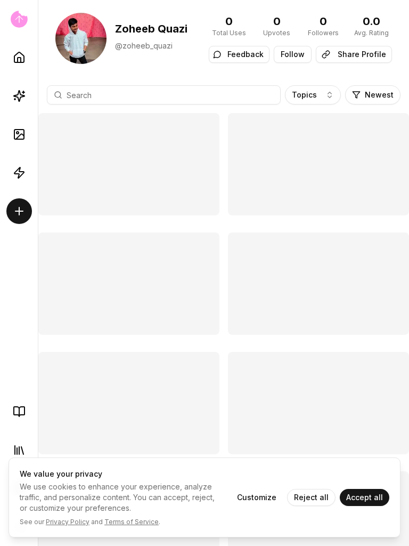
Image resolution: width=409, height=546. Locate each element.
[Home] (19, 57)
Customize (256, 497)
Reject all (311, 497)
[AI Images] (19, 134)
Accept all (364, 497)
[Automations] (19, 173)
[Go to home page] (18, 19)
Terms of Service (131, 522)
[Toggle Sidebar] (38, 273)
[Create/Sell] (19, 211)
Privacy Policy (67, 522)
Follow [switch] (293, 54)
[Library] (19, 450)
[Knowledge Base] (19, 411)
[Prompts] (19, 96)
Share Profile (362, 54)
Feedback (245, 54)
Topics (304, 94)
